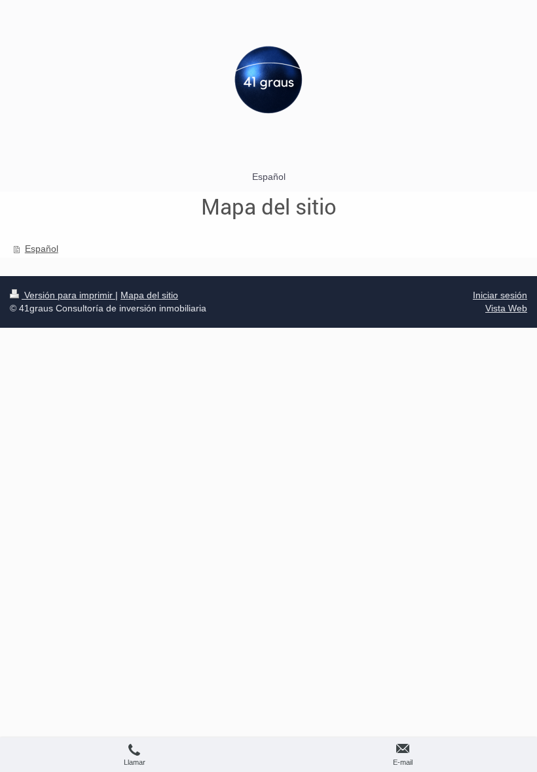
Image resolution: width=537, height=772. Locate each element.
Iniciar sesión (500, 295)
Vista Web (506, 308)
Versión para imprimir (68, 295)
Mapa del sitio (149, 295)
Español (41, 248)
